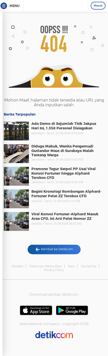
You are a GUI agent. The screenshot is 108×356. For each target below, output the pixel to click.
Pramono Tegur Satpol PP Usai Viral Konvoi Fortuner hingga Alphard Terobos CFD (63, 173)
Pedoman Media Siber (45, 266)
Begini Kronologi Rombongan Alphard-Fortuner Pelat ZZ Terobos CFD (66, 193)
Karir (71, 266)
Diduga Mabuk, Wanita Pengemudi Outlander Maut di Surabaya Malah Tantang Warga (62, 150)
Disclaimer (88, 266)
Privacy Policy (54, 270)
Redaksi (17, 266)
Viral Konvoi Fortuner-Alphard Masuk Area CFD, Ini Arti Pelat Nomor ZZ (64, 216)
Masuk (98, 5)
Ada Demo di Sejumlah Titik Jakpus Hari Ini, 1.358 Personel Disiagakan (63, 125)
